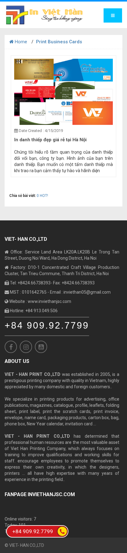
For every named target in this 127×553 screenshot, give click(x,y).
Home (20, 42)
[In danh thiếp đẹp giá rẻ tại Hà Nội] (63, 92)
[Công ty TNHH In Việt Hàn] (44, 15)
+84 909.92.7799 (47, 325)
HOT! (44, 196)
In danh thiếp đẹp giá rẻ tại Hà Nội (50, 140)
